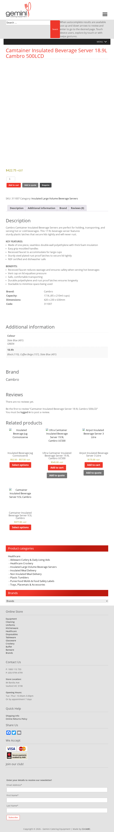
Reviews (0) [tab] (77, 208)
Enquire (45, 185)
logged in (25, 412)
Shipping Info (12, 715)
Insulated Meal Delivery (23, 570)
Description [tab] (17, 208)
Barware (10, 649)
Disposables (12, 634)
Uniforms (10, 625)
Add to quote (30, 185)
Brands (9, 652)
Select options (20, 465)
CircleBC (86, 829)
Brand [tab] (63, 208)
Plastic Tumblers (19, 577)
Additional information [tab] (41, 208)
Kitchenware (12, 628)
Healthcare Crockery (21, 563)
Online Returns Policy (16, 718)
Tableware (11, 637)
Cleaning (10, 621)
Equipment (11, 618)
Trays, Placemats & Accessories (27, 584)
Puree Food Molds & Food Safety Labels (32, 581)
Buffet (9, 646)
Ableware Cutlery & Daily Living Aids (30, 559)
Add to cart (14, 185)
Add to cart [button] (57, 467)
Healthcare (14, 556)
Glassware (11, 640)
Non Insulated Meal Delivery (26, 574)
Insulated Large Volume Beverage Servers (33, 567)
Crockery (10, 643)
